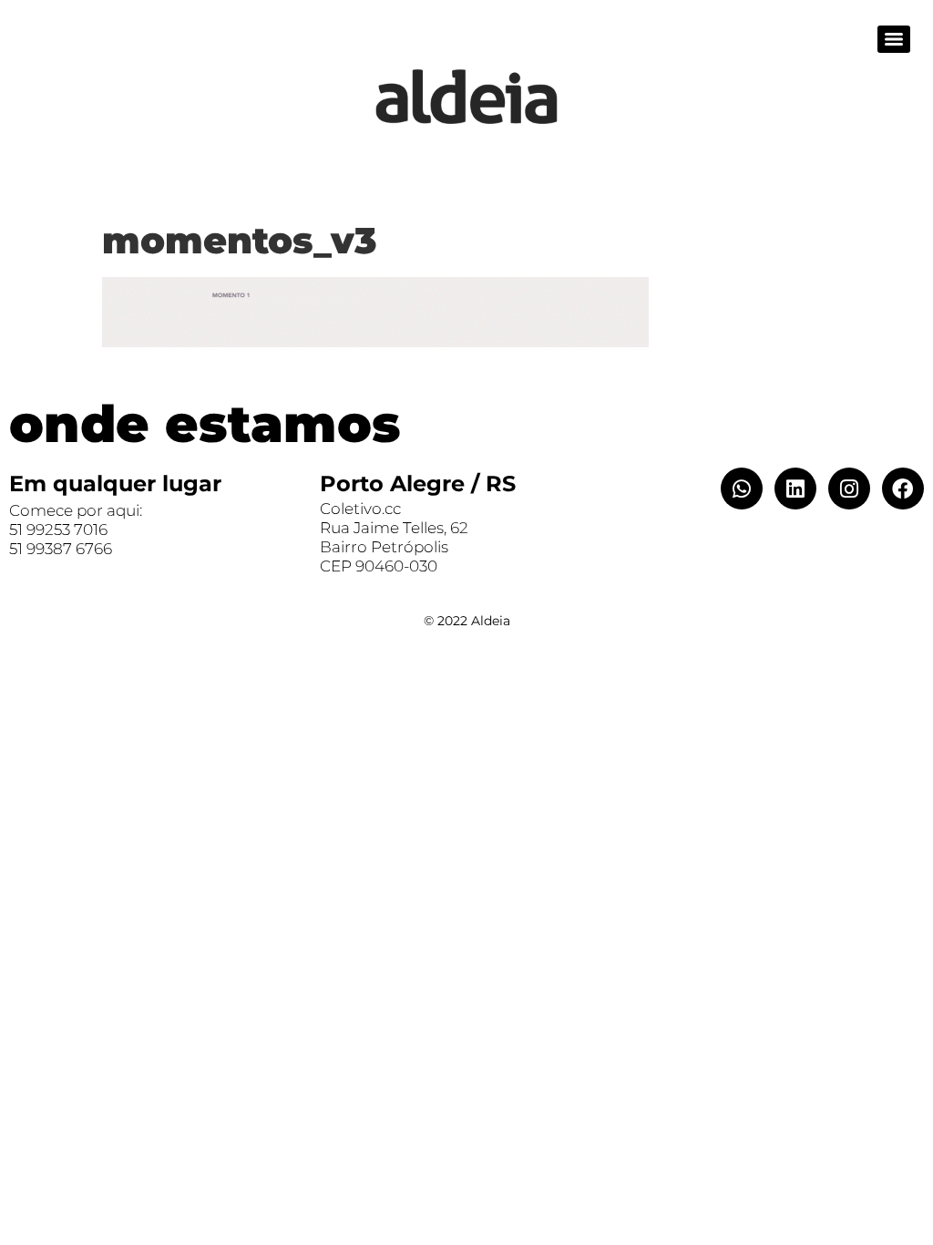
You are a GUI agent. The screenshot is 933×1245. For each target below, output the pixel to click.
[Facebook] (903, 488)
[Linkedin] (795, 488)
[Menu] (893, 39)
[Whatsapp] (742, 488)
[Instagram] (849, 488)
